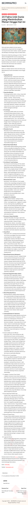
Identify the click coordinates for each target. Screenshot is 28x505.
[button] (6, 483)
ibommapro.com (9, 467)
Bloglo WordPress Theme (14, 502)
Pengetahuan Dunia (12, 14)
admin (5, 481)
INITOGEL (7, 464)
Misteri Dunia (5, 473)
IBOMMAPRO (9, 3)
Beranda (3, 7)
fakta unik (4, 14)
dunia (16, 457)
